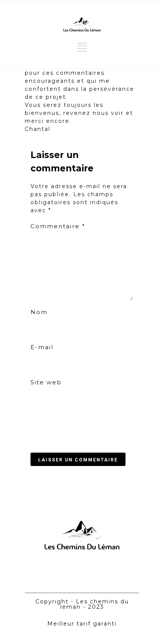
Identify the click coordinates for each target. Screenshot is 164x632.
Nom (39, 312)
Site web (46, 382)
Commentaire (58, 226)
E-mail (42, 347)
